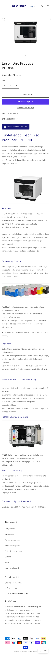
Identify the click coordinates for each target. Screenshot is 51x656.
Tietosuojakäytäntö (13, 545)
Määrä (4, 81)
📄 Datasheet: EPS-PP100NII (15, 126)
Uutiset (8, 557)
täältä (44, 507)
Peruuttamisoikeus (12, 540)
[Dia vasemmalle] (20, 55)
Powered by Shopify (31, 651)
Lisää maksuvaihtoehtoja (25, 108)
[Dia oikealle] (31, 55)
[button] (3, 6)
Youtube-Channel (12, 568)
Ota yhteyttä (10, 528)
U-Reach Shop (22, 651)
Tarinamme (9, 534)
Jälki (7, 562)
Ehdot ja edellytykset (13, 551)
